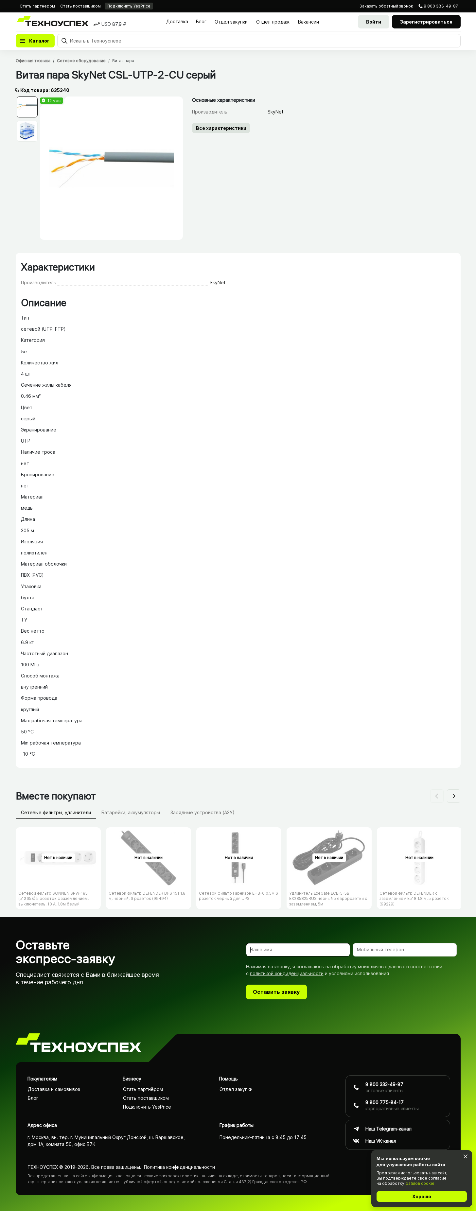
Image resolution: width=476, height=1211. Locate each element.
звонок (386, 6)
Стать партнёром (37, 6)
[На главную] (78, 1043)
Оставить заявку (276, 992)
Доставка (177, 21)
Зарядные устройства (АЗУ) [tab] (202, 812)
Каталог (39, 41)
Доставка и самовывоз (54, 1089)
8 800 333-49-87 (441, 6)
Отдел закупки (231, 22)
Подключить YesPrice (128, 6)
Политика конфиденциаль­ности (179, 1167)
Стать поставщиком (80, 6)
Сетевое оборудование (81, 60)
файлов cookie (419, 1183)
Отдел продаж (273, 22)
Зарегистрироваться (426, 22)
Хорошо (421, 1196)
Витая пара (123, 60)
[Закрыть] (465, 1156)
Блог (201, 21)
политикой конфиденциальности (287, 973)
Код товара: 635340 (44, 90)
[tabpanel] (111, 168)
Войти (373, 22)
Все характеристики (221, 128)
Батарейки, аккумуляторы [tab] (130, 812)
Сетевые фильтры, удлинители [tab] (56, 812)
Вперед (454, 796)
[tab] (27, 107)
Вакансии (308, 22)
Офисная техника (33, 60)
